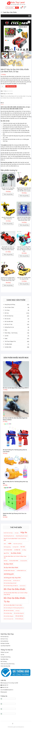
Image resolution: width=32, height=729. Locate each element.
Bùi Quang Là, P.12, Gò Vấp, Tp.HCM (9, 682)
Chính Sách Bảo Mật (5, 666)
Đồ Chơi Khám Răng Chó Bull (10, 583)
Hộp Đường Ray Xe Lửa (9, 535)
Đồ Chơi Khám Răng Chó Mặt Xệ (11, 585)
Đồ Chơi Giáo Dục (9, 316)
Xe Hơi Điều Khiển (8, 549)
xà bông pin (9, 574)
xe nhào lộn (17, 550)
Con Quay (7, 310)
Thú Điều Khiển (8, 344)
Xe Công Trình (15, 546)
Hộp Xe (24, 532)
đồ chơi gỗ (17, 610)
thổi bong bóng (7, 546)
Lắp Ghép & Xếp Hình (5, 645)
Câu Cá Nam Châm (9, 307)
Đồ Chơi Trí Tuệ (8, 324)
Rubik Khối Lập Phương (17, 543)
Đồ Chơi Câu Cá (16, 580)
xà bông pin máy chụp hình (12, 578)
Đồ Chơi (7, 313)
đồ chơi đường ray (19, 618)
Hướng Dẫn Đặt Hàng (5, 657)
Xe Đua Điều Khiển (13, 560)
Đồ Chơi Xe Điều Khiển (8, 96)
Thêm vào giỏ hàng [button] (8, 194)
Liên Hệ (2, 654)
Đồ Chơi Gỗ (7, 318)
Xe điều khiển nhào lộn (9, 570)
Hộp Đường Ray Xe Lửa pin (22, 535)
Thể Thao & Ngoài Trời (10, 341)
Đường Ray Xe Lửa (9, 327)
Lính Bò (6, 335)
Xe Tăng (24, 549)
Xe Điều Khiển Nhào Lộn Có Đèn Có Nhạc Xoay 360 (15, 557)
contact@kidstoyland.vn (7, 689)
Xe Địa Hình (12, 98)
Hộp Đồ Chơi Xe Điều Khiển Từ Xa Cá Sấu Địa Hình (15, 539)
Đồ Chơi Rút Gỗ (22, 585)
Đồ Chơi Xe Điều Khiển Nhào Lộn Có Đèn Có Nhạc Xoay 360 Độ (16, 593)
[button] (29, 22)
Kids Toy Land (17, 2)
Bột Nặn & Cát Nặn (5, 643)
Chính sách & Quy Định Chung (7, 663)
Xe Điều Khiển (9, 93)
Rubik (6, 338)
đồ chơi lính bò (19, 616)
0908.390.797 (5, 685)
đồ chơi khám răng (8, 613)
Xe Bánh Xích (5, 98)
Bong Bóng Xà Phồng (10, 304)
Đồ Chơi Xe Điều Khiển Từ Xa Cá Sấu (13, 605)
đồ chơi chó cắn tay (9, 610)
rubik (9, 543)
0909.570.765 (5, 687)
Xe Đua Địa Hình (23, 560)
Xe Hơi (23, 547)
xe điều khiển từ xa (21, 570)
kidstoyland (4, 692)
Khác (6, 330)
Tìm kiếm (17, 8)
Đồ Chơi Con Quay (7, 580)
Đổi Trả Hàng (4, 661)
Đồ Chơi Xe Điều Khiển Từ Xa (22, 96)
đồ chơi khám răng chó (19, 613)
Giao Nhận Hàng (4, 659)
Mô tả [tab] (2, 102)
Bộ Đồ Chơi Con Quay (8, 532)
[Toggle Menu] (29, 15)
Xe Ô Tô (6, 553)
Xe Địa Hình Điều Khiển (11, 567)
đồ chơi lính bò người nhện (8, 618)
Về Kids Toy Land (4, 652)
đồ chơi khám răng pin (8, 616)
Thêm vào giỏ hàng (10, 86)
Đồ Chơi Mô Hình (9, 321)
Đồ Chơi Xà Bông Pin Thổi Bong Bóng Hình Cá (14, 607)
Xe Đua (5, 560)
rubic (5, 543)
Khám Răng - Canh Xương (11, 333)
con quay (16, 532)
